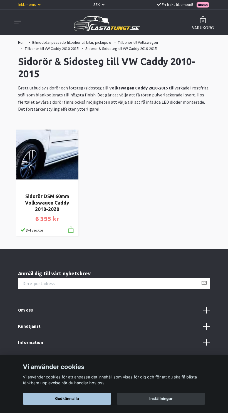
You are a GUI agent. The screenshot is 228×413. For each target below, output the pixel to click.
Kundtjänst (29, 326)
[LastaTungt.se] (106, 23)
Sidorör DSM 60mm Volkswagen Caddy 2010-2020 (47, 203)
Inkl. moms (27, 4)
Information (30, 342)
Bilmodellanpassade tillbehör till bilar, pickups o (71, 42)
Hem (22, 42)
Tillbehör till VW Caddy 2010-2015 (52, 48)
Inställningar (161, 398)
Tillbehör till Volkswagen (138, 42)
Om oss (25, 310)
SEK (97, 4)
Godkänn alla (67, 398)
